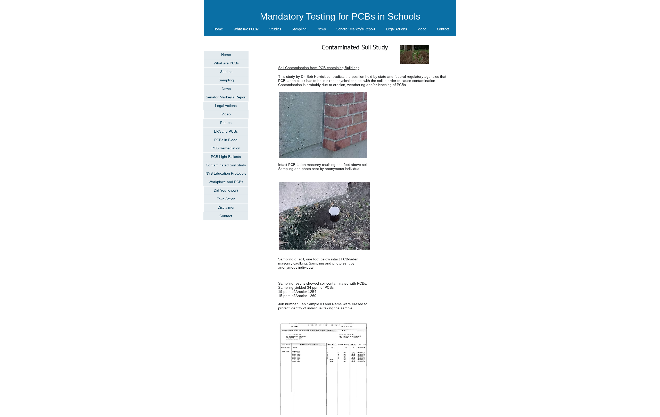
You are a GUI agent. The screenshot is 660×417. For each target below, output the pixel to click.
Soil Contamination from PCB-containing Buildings (318, 68)
